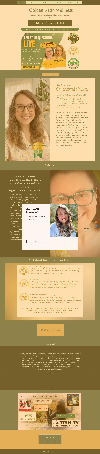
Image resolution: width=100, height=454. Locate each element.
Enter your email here (31, 234)
